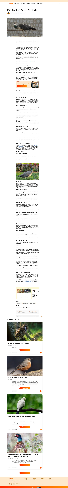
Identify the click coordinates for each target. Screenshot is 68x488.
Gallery (10, 36)
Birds (24, 307)
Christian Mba (11, 458)
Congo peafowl (20, 146)
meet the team (35, 480)
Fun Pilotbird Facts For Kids (17, 378)
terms (50, 479)
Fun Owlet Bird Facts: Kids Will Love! (19, 296)
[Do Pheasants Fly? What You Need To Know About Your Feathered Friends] (24, 442)
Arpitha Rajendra (11, 379)
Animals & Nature (19, 307)
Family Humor (33, 3)
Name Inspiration (39, 3)
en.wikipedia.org (19, 303)
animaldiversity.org (25, 303)
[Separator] (41, 316)
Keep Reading (25, 349)
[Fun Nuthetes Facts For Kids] (35, 291)
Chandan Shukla (32, 311)
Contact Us (26, 479)
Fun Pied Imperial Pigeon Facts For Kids (21, 416)
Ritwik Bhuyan (11, 418)
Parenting (27, 3)
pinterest (42, 480)
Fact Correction (37, 316)
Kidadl (7, 7)
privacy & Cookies (51, 480)
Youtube (42, 484)
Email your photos (22, 86)
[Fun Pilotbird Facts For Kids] (24, 365)
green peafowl (36, 145)
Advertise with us (27, 480)
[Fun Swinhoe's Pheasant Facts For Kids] (27, 291)
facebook (42, 479)
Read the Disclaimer (20, 316)
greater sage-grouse (27, 281)
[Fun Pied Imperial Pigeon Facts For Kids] (24, 404)
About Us (34, 479)
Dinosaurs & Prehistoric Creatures (35, 294)
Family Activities (16, 3)
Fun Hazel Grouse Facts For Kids (19, 343)
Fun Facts (22, 3)
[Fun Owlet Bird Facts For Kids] (20, 291)
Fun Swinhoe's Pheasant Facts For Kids (28, 296)
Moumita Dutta (19, 311)
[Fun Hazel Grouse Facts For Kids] (24, 331)
